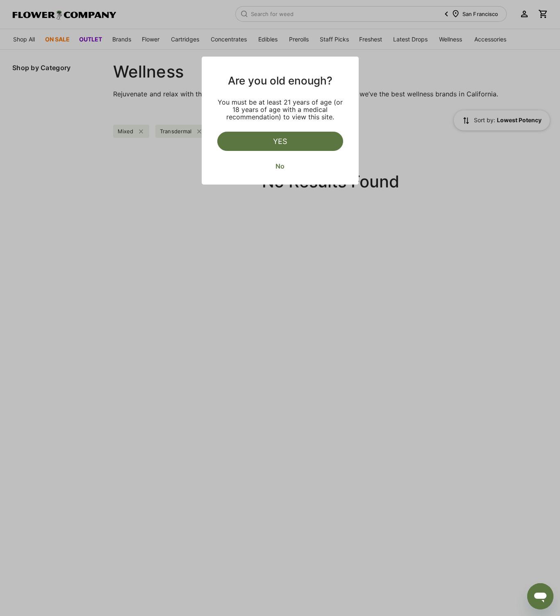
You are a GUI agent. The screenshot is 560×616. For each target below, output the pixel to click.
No (280, 166)
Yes (280, 141)
